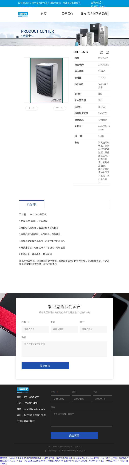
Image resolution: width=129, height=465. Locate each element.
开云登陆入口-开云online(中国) (86, 458)
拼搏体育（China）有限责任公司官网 (15, 458)
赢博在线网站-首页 (65, 458)
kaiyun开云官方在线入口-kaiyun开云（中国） (86, 461)
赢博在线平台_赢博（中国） (44, 458)
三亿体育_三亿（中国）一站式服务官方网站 (21, 461)
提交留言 (45, 365)
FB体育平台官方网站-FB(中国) (54, 461)
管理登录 (54, 451)
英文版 (82, 451)
